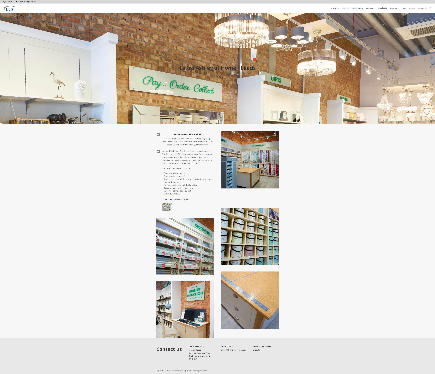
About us (393, 8)
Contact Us (422, 8)
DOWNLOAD (167, 199)
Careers (412, 8)
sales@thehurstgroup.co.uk (233, 350)
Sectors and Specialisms (351, 8)
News (404, 8)
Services (334, 8)
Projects (369, 8)
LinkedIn (256, 350)
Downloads (382, 8)
